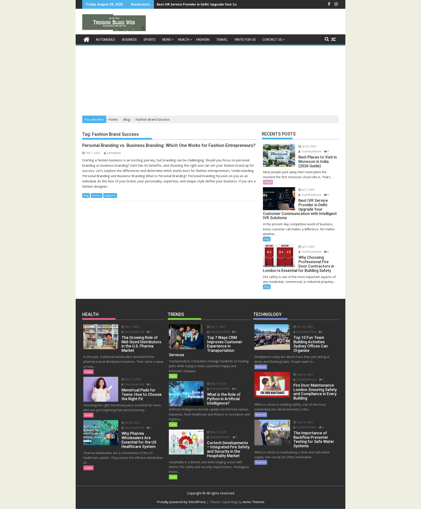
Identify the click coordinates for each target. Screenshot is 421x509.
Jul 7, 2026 (307, 190)
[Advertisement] (210, 79)
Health (183, 40)
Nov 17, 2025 (132, 379)
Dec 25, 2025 (304, 327)
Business (129, 40)
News (166, 40)
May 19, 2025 (218, 384)
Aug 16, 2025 (304, 374)
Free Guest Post (134, 332)
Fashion (202, 40)
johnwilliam (114, 153)
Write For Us (245, 40)
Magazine (110, 195)
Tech (173, 376)
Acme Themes (253, 502)
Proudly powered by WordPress (181, 502)
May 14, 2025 (218, 432)
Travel (222, 40)
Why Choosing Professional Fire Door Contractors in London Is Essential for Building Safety (229, 4)
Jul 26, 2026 (308, 146)
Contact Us (272, 40)
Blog (86, 195)
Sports (149, 40)
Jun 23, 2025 (132, 422)
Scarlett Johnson (311, 151)
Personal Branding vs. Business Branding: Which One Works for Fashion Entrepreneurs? (168, 145)
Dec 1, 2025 (131, 327)
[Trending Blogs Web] (86, 38)
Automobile (105, 40)
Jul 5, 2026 (307, 246)
